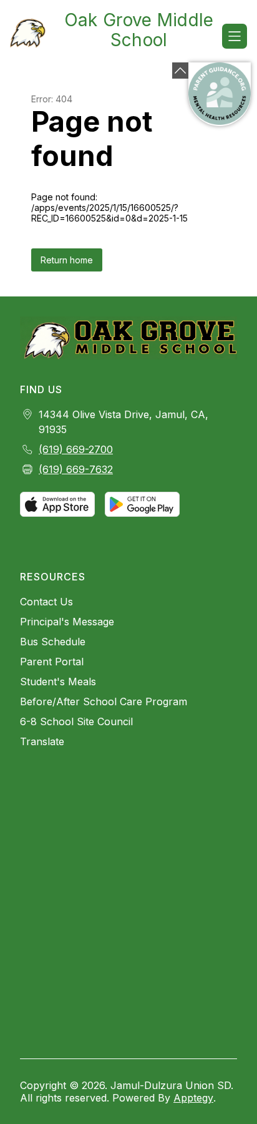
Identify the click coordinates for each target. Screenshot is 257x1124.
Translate (42, 741)
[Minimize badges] (180, 70)
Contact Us (46, 601)
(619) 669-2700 (76, 449)
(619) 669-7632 (76, 469)
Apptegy (193, 1098)
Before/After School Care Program (103, 701)
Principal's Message (67, 621)
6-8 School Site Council (76, 721)
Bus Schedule (52, 641)
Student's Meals (58, 681)
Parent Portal (52, 661)
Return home (67, 260)
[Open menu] (234, 36)
